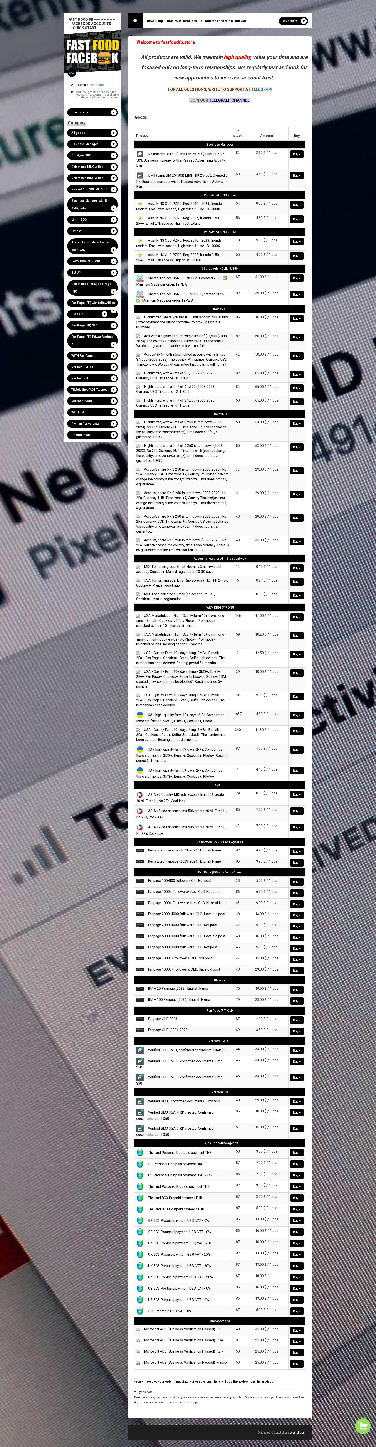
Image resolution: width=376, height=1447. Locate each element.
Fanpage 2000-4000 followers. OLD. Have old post (186, 914)
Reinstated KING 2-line (87, 166)
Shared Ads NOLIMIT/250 (89, 189)
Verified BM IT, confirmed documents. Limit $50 (184, 1101)
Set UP (76, 272)
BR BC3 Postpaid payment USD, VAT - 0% (179, 1232)
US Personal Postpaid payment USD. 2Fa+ (180, 1175)
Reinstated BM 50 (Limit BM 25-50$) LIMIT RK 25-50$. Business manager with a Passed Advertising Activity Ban (181, 159)
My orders (290, 21)
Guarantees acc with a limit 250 (223, 21)
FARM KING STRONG (85, 261)
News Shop (155, 21)
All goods (78, 133)
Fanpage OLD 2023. (163, 1019)
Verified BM (79, 378)
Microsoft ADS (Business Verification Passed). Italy (183, 1351)
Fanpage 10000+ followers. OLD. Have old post (184, 969)
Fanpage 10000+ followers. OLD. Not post (180, 958)
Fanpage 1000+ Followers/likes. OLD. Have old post (188, 903)
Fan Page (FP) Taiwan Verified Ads (92, 340)
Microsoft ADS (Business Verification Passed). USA (183, 1340)
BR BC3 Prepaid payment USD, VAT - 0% (178, 1220)
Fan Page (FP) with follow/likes (93, 303)
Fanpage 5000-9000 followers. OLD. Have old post (186, 936)
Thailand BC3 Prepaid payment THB (175, 1198)
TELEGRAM (261, 89)
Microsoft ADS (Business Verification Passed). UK (182, 1329)
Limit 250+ (78, 231)
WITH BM (77, 412)
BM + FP (77, 314)
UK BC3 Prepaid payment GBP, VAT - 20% (179, 1254)
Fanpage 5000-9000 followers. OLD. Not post (182, 947)
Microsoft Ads (81, 401)
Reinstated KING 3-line (87, 178)
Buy (296, 154)
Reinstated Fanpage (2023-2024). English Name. (185, 861)
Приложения (81, 435)
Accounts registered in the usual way (90, 246)
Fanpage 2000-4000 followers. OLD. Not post (182, 925)
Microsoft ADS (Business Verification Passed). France (185, 1362)
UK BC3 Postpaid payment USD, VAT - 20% (180, 1277)
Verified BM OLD (82, 367)
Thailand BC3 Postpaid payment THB (176, 1209)
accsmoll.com (297, 1432)
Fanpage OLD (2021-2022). (168, 1030)
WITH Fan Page (82, 355)
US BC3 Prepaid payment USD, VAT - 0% (178, 1300)
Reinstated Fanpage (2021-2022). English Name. (185, 850)
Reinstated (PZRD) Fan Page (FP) (91, 287)
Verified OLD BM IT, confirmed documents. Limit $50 (188, 1050)
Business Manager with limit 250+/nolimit (91, 204)
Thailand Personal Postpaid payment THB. (180, 1153)
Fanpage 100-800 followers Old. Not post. (180, 880)
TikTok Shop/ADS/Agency (89, 389)
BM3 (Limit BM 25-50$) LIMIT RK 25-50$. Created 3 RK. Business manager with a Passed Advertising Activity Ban (182, 181)
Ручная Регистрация (86, 423)
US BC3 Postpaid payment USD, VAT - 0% (179, 1288)
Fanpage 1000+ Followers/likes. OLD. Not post (184, 892)
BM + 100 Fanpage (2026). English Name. (179, 1000)
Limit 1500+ (79, 219)
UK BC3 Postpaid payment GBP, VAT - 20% (180, 1243)
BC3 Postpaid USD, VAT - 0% (170, 1311)
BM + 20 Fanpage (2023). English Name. (178, 988)
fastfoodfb (96, 84)
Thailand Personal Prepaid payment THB (179, 1187)
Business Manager (84, 144)
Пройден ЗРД (81, 155)
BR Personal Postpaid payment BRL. (176, 1164)
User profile (79, 112)
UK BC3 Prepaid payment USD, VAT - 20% (179, 1266)
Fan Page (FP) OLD (84, 325)
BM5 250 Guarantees (182, 21)
